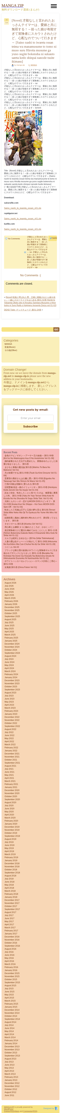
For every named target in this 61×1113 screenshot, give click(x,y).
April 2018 (9, 888)
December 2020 (12, 790)
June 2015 (9, 991)
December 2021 (12, 754)
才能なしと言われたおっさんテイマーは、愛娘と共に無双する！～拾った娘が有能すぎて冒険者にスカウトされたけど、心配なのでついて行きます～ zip (37, 259)
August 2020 (10, 802)
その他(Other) (11, 350)
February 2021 (11, 784)
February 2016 (11, 967)
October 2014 (11, 1016)
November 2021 (12, 757)
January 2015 (11, 1007)
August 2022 (10, 729)
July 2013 (9, 1062)
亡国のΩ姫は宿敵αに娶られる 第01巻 (22, 484)
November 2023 (12, 683)
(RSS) (12, 1111)
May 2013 (9, 1068)
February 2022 (11, 747)
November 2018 (12, 866)
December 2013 (12, 1046)
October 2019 (11, 833)
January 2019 (11, 860)
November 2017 (12, 903)
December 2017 (12, 900)
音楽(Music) (10, 347)
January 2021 (11, 787)
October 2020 (11, 796)
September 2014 (12, 1019)
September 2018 (12, 872)
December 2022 (12, 717)
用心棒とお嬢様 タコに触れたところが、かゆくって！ (29, 527)
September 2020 (12, 799)
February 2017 (11, 930)
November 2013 (12, 1049)
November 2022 (12, 720)
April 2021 (9, 778)
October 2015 (11, 979)
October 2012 (11, 1089)
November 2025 (12, 610)
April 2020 (9, 815)
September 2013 (12, 1056)
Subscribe (30, 426)
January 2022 (11, 750)
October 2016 (11, 943)
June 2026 (9, 589)
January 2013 (11, 1080)
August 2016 (10, 949)
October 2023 (11, 686)
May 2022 (9, 738)
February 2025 (11, 638)
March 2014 (10, 1037)
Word (6, 1109)
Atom (17, 1111)
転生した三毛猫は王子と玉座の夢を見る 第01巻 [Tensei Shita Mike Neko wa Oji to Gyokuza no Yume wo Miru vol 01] (30, 512)
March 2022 (10, 744)
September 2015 (12, 982)
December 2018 (12, 863)
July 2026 (9, 586)
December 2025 (12, 607)
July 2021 (9, 769)
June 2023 (9, 699)
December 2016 (12, 937)
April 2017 (9, 924)
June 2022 (9, 735)
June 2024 (9, 662)
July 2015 (9, 988)
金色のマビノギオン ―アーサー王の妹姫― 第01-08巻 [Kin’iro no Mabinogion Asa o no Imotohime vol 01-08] (29, 456)
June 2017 (9, 918)
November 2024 (12, 647)
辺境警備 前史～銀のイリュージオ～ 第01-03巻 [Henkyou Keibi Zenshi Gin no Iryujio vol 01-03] (30, 488)
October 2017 (11, 906)
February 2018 (11, 894)
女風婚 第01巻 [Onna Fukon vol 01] (21, 567)
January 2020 (11, 824)
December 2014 (12, 1010)
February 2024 (11, 674)
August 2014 (10, 1022)
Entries (7, 1111)
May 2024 (9, 665)
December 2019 (12, 827)
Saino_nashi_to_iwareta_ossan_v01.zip (22, 208)
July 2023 (9, 696)
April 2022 (9, 741)
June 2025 (9, 625)
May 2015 (9, 995)
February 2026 (11, 601)
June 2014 (9, 1028)
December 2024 (12, 644)
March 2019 (10, 854)
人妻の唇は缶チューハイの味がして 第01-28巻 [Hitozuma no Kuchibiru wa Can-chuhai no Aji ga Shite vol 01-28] (30, 542)
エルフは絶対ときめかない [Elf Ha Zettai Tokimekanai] (29, 538)
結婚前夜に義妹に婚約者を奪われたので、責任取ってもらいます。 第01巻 (30, 519)
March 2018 (10, 891)
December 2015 (12, 973)
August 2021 (10, 766)
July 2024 (9, 659)
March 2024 (10, 671)
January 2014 (11, 1043)
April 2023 (9, 705)
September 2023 (12, 689)
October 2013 (11, 1052)
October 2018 (11, 869)
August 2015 (10, 985)
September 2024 (12, 653)
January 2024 (11, 677)
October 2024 (11, 650)
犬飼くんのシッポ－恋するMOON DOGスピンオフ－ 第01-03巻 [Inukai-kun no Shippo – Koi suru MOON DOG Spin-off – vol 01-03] (29, 504)
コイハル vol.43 (12, 547)
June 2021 (9, 772)
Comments (27, 1111)
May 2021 (9, 775)
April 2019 (9, 851)
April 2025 (9, 631)
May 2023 (9, 702)
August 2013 (10, 1059)
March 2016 (10, 964)
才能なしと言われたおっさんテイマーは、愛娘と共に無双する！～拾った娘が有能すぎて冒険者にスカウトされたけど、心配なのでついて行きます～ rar (37, 244)
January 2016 (11, 970)
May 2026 (9, 592)
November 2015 (12, 976)
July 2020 (9, 805)
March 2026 (10, 598)
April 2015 (9, 998)
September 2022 (12, 726)
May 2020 (9, 811)
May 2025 (9, 628)
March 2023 (10, 708)
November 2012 (12, 1086)
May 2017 (9, 921)
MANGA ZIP (9, 1107)
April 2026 (9, 595)
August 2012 (10, 1092)
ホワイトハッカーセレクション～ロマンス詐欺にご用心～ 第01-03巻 (30, 562)
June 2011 (9, 1095)
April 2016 (9, 961)
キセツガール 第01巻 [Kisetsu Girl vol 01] (23, 524)
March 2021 (10, 781)
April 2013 (9, 1071)
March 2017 (10, 927)
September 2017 (12, 909)
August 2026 (10, 583)
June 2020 (9, 808)
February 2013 (11, 1077)
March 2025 (10, 635)
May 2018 (9, 885)
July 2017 (9, 915)
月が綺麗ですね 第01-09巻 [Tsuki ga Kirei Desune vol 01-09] (30, 474)
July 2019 (9, 842)
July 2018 (9, 879)
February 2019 (11, 857)
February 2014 (11, 1040)
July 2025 (9, 622)
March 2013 (10, 1074)
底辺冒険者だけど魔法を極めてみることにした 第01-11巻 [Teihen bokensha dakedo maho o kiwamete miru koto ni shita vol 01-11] (30, 533)
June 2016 (9, 955)
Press (10, 1109)
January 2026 (11, 604)
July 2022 (9, 732)
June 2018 (9, 882)
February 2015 (11, 1004)
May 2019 (9, 848)
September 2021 (12, 763)
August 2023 (10, 692)
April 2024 (9, 668)
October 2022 (11, 723)
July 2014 (9, 1025)
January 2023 (11, 714)
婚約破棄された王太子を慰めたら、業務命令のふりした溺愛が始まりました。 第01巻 (30, 462)
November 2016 (12, 940)
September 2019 (12, 836)
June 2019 (9, 845)
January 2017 (11, 933)
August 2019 (10, 839)
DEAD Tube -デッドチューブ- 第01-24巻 (22, 310)
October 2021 (11, 760)
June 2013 (9, 1065)
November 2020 (12, 793)
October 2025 (11, 613)
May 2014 (9, 1031)
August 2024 (10, 656)
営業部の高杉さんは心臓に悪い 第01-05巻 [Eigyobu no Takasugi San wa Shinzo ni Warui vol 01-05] (29, 479)
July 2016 (9, 952)
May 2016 (9, 958)
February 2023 (11, 711)
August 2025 (10, 619)
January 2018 (11, 897)
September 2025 (12, 616)
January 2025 (11, 641)
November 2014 (12, 1013)
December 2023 (12, 680)
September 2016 (12, 946)
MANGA (34, 65)
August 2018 (10, 876)
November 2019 (12, 830)
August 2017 (10, 912)
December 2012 (12, 1083)
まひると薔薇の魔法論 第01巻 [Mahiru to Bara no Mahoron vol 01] (27, 468)
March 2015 (10, 1001)
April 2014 (9, 1034)
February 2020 (11, 821)
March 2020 (10, 818)
